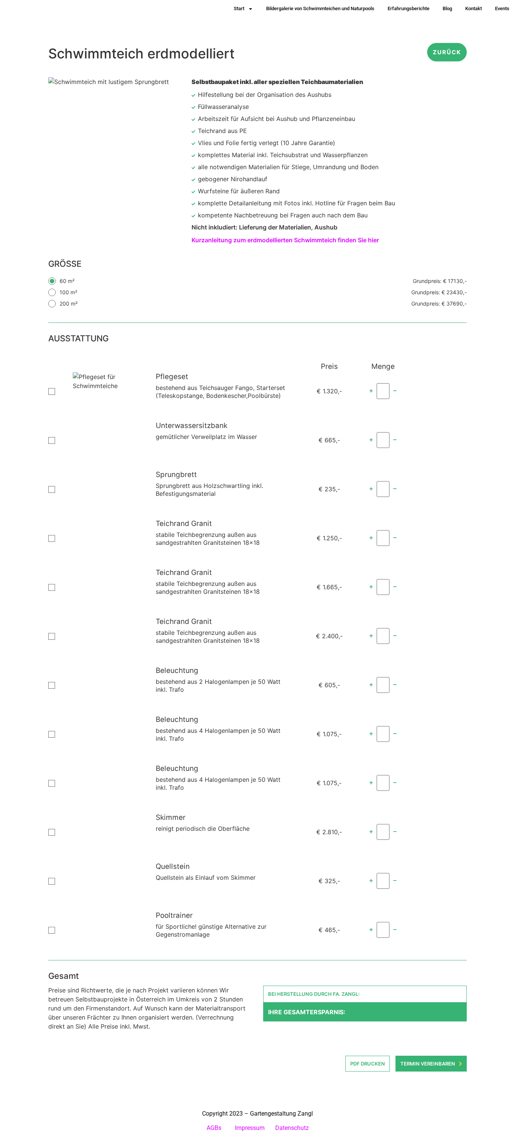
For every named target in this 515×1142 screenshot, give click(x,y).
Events (502, 8)
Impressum (249, 1127)
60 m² (263, 281)
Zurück (447, 52)
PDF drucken (367, 1064)
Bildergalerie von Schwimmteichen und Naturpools (320, 8)
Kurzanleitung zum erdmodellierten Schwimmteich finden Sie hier (285, 240)
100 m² (263, 292)
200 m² (263, 303)
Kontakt (473, 8)
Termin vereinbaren (427, 1064)
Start (239, 8)
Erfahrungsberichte (408, 8)
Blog (447, 8)
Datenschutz (292, 1127)
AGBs (215, 1127)
